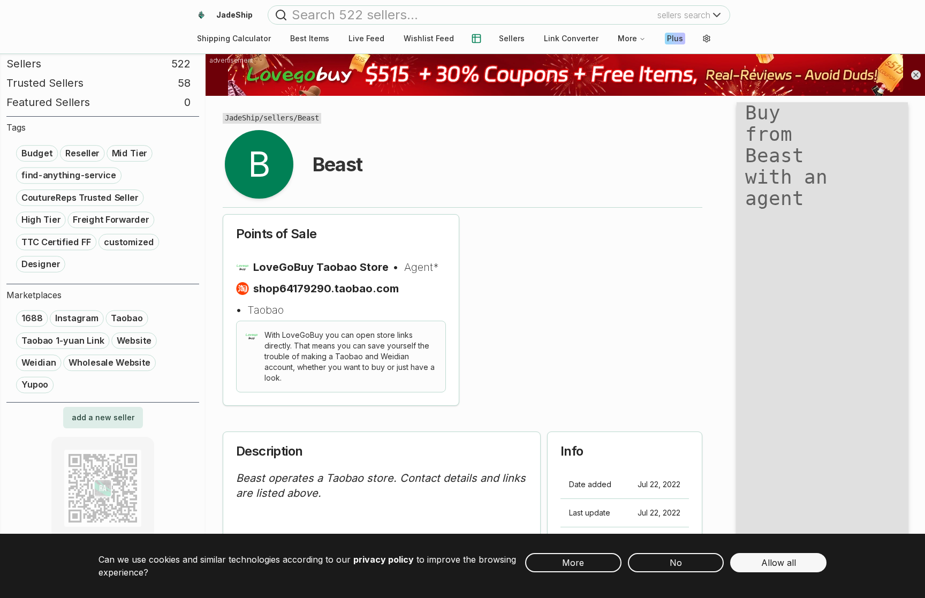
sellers (278, 117)
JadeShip (242, 117)
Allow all (778, 562)
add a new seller (103, 417)
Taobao (265, 310)
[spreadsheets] (476, 38)
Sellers (512, 38)
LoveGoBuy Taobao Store (321, 267)
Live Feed (366, 38)
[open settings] (706, 38)
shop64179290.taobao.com (326, 288)
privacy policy (383, 559)
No (676, 562)
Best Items (309, 38)
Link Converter (571, 38)
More (627, 38)
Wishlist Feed (429, 38)
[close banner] (916, 75)
